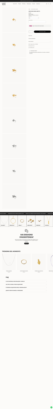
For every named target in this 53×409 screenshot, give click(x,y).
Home (29, 9)
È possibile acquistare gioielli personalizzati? (16, 287)
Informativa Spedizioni (32, 38)
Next (52, 262)
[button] (19, 4)
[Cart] (50, 4)
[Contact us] (51, 407)
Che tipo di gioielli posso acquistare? (14, 284)
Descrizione (30, 35)
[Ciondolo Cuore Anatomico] (39, 262)
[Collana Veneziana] (9, 262)
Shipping (30, 15)
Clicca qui (30, 53)
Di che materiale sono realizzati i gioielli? (15, 281)
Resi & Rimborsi (31, 41)
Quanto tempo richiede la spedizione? (14, 290)
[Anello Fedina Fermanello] (24, 262)
